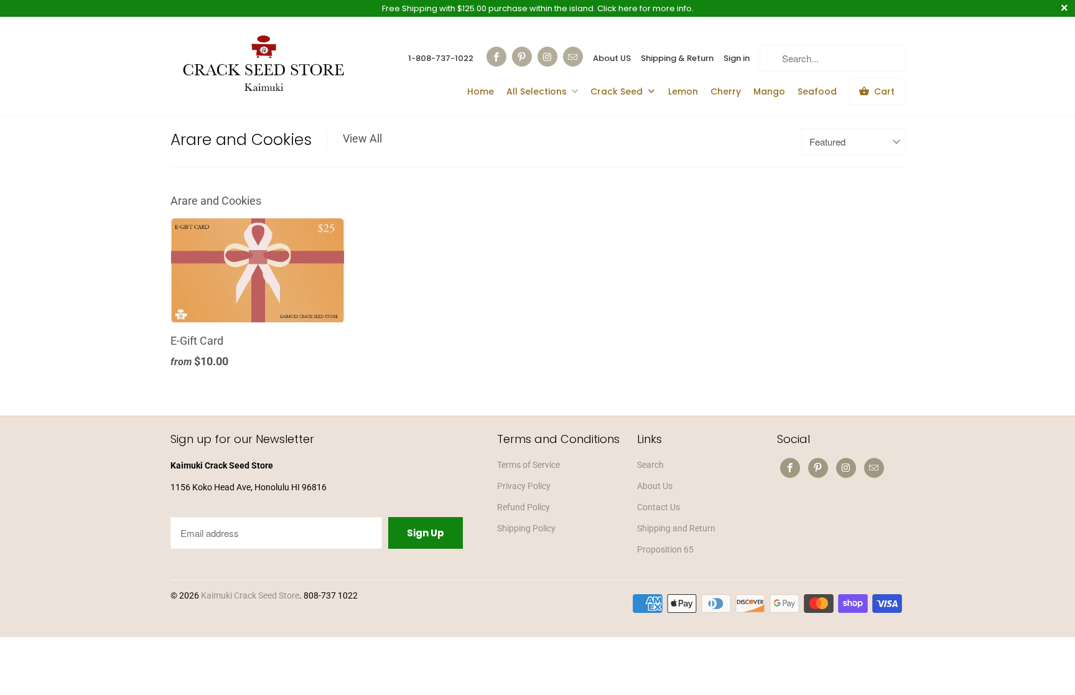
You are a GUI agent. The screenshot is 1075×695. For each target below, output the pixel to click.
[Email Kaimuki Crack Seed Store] (573, 57)
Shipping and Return (676, 528)
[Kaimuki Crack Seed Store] (264, 64)
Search (650, 465)
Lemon (683, 91)
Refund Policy (523, 507)
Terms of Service (528, 465)
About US (612, 58)
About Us (654, 486)
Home (480, 91)
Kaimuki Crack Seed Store (250, 595)
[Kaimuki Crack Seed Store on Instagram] (547, 57)
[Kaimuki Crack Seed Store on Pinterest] (522, 57)
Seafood (817, 91)
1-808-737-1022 (440, 58)
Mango (769, 91)
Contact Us (658, 507)
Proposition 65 (665, 549)
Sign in (737, 58)
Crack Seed (617, 91)
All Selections (536, 91)
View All (362, 138)
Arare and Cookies (241, 140)
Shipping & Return (677, 58)
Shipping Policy (526, 528)
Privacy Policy (524, 486)
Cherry (725, 91)
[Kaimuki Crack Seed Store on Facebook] (496, 57)
